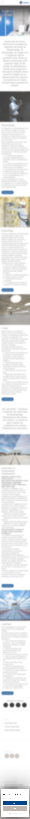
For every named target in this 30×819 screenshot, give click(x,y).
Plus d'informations (7, 798)
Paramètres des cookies (15, 813)
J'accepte (15, 803)
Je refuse (15, 808)
